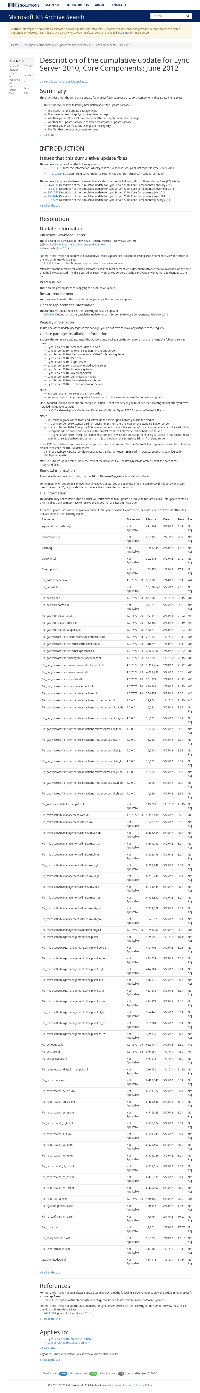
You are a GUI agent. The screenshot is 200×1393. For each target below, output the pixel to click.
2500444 (53, 196)
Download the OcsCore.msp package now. (80, 244)
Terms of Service (123, 1385)
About (100, 5)
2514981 (53, 189)
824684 (49, 1300)
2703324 (57, 173)
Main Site (53, 5)
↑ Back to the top (50, 135)
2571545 (53, 192)
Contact (119, 5)
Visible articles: (109, 1373)
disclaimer (123, 32)
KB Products (78, 5)
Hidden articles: (79, 1373)
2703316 (57, 168)
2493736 (49, 1313)
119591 (49, 263)
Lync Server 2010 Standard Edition (68, 1342)
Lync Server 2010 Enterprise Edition (69, 1339)
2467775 (53, 200)
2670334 (53, 185)
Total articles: (51, 1373)
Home (15, 45)
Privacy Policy (144, 1385)
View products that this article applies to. (64, 81)
